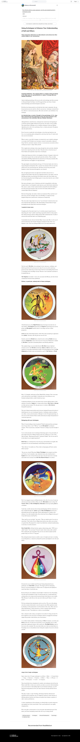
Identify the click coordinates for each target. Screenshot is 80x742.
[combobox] (41, 1)
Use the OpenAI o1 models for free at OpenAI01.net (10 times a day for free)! (39, 23)
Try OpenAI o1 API (66, 735)
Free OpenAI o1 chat (56, 735)
